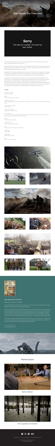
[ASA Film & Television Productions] (5, 3)
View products (10, 326)
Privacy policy (17, 437)
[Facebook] (22, 434)
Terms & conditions (25, 437)
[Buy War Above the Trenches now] (10, 288)
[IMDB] (32, 434)
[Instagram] (25, 434)
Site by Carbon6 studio (36, 437)
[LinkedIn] (28, 434)
